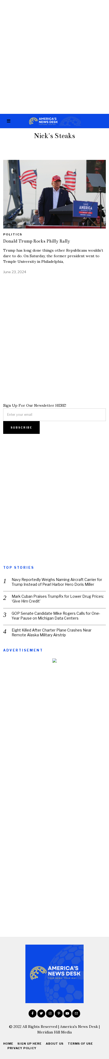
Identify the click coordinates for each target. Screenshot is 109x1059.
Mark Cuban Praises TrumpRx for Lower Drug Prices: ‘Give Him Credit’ (58, 598)
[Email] (76, 1014)
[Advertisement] (54, 57)
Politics (12, 234)
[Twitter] (41, 1014)
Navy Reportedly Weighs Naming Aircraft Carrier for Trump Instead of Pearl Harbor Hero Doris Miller (57, 582)
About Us (54, 1043)
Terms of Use (80, 1043)
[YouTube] (67, 1014)
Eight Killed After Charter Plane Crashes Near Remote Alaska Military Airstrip (52, 632)
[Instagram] (50, 1014)
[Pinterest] (59, 1014)
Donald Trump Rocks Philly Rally (36, 241)
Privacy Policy (22, 1048)
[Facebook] (33, 1014)
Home (8, 1043)
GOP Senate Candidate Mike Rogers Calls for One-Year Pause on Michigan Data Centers (56, 615)
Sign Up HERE (29, 1043)
